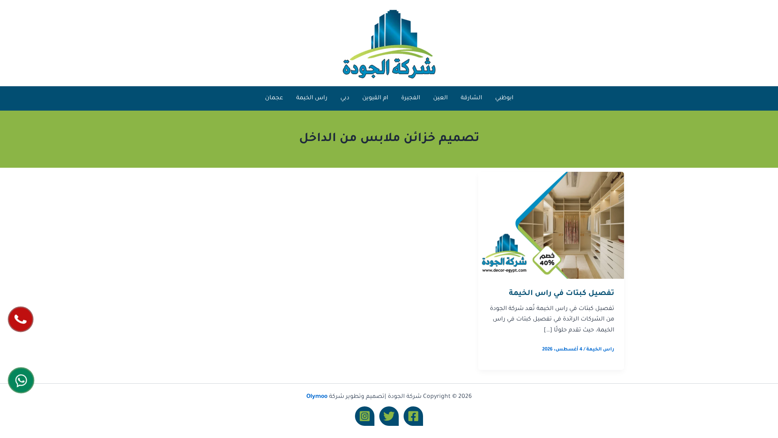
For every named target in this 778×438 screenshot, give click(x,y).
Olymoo (316, 397)
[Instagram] (364, 416)
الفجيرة (410, 98)
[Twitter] (389, 416)
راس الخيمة (311, 98)
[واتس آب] (21, 380)
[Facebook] (413, 416)
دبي (344, 98)
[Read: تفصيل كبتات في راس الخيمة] (551, 225)
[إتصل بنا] (21, 319)
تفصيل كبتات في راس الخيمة (561, 294)
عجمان (274, 98)
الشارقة (471, 98)
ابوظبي (504, 98)
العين (440, 98)
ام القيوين (375, 98)
